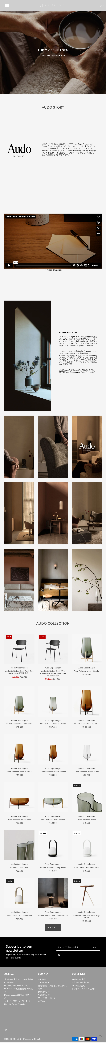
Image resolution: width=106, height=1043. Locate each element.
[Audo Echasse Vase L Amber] (86, 701)
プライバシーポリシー (47, 998)
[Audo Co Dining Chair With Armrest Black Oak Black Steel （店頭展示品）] (53, 649)
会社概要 (42, 979)
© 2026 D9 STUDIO (13, 1039)
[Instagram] (59, 955)
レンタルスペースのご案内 (83, 989)
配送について (44, 995)
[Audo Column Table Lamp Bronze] (53, 893)
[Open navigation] (12, 5)
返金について (44, 992)
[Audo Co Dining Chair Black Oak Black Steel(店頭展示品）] (19, 649)
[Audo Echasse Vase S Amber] (53, 749)
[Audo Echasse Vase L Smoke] (86, 649)
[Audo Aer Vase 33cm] (86, 797)
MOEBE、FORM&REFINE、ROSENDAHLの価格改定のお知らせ (19, 989)
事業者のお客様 (79, 979)
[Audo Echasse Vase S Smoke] (53, 701)
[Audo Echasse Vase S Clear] (86, 749)
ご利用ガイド (44, 982)
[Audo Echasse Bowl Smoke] (53, 797)
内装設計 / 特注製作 (80, 982)
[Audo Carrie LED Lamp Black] (53, 845)
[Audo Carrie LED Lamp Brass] (19, 893)
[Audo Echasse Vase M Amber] (19, 749)
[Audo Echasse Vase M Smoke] (19, 701)
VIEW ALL (53, 927)
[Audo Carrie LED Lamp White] (86, 845)
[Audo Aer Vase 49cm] (19, 845)
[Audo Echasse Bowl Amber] (19, 797)
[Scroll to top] (100, 1036)
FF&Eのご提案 (78, 986)
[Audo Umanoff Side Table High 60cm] (86, 893)
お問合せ (42, 1001)
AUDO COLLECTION (53, 623)
